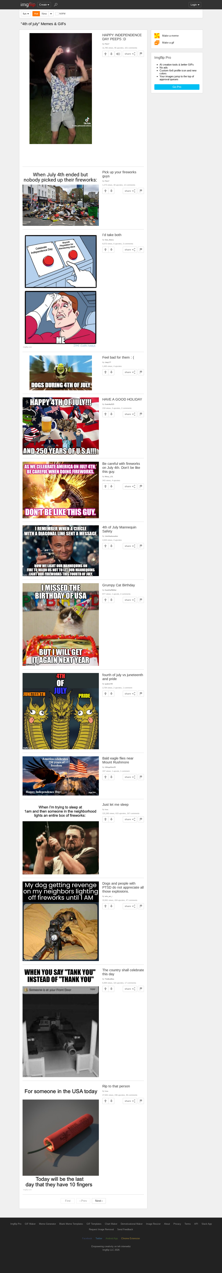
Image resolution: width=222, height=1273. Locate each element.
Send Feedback (125, 1229)
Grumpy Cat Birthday (118, 585)
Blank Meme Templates (71, 1224)
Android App (112, 1238)
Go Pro (177, 86)
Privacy (177, 1224)
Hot (36, 13)
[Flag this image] (141, 54)
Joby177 (108, 362)
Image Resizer (153, 1224)
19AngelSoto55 (110, 767)
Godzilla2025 (109, 404)
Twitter (99, 1238)
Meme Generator (47, 1224)
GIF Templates (94, 1224)
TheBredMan (109, 979)
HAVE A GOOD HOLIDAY (122, 399)
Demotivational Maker (132, 1224)
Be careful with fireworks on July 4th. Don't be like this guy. (121, 467)
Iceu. (107, 809)
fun (24, 13)
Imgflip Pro (15, 1224)
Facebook (87, 1238)
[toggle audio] (118, 54)
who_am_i (108, 896)
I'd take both (111, 235)
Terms (188, 1224)
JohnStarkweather (111, 536)
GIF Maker (30, 1224)
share (128, 53)
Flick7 (107, 44)
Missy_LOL (109, 476)
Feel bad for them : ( (118, 357)
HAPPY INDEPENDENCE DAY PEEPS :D (122, 37)
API (196, 1224)
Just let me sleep (115, 804)
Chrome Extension (130, 1238)
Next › (99, 1200)
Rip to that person (116, 1086)
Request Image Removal (101, 1229)
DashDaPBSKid (110, 590)
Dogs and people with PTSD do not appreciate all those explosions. (123, 887)
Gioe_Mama (109, 240)
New (44, 13)
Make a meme (170, 35)
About (167, 1224)
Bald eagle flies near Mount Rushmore (118, 760)
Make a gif (168, 42)
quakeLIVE (109, 684)
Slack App (207, 1224)
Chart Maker (111, 1224)
